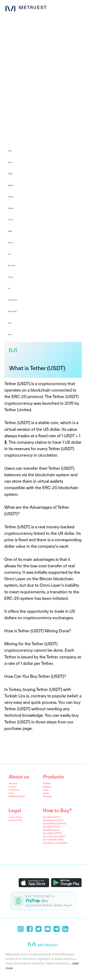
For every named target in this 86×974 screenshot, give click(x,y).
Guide (46, 793)
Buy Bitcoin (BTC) (51, 817)
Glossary (47, 796)
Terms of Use (15, 817)
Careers (12, 786)
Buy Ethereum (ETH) (53, 820)
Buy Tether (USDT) (52, 833)
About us (13, 783)
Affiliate (47, 783)
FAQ (11, 793)
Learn (45, 789)
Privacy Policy (15, 820)
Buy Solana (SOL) (51, 830)
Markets (47, 786)
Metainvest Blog (17, 796)
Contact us (14, 789)
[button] (43, 151)
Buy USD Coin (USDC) (54, 836)
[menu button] (78, 7)
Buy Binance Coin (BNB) (55, 843)
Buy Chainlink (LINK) (53, 839)
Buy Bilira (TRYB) (51, 826)
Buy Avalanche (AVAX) (54, 823)
